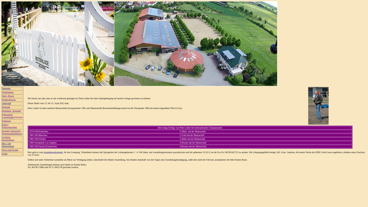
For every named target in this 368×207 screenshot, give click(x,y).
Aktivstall (6, 103)
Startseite (6, 88)
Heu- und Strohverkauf (8, 144)
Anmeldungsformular (53, 152)
